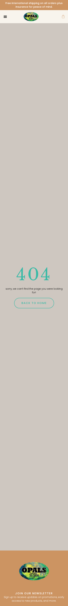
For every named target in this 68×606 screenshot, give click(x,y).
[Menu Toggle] (5, 16)
